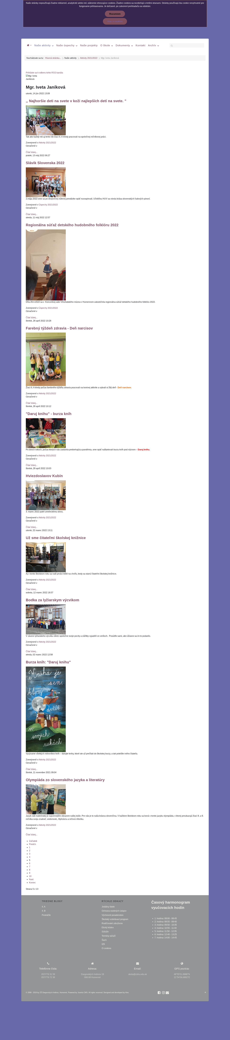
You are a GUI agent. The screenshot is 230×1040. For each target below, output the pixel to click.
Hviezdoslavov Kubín (44, 476)
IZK (103, 944)
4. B (44, 911)
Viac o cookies (115, 21)
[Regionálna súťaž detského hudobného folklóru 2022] (46, 265)
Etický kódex (108, 927)
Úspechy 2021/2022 (48, 205)
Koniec (32, 882)
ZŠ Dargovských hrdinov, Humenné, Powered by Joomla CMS (64, 993)
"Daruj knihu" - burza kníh (48, 414)
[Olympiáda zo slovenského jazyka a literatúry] (46, 799)
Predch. (32, 844)
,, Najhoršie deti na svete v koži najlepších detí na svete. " (76, 101)
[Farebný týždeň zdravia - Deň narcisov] (46, 359)
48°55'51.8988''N (182, 974)
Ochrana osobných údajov (114, 911)
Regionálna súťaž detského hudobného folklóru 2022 (72, 225)
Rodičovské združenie (112, 923)
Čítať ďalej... (31, 152)
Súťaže (105, 931)
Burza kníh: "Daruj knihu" (48, 662)
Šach (104, 940)
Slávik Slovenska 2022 (45, 163)
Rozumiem (115, 14)
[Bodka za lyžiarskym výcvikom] (46, 619)
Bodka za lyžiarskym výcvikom (52, 600)
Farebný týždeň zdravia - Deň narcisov (59, 328)
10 (30, 876)
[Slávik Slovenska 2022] (46, 182)
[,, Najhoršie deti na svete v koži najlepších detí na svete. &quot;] (46, 120)
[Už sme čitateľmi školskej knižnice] (46, 557)
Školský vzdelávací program (115, 919)
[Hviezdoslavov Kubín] (46, 495)
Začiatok (33, 841)
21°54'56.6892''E (182, 977)
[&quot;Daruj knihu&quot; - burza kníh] (46, 433)
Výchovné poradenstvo (112, 915)
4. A (43, 907)
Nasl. (31, 879)
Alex (127, 993)
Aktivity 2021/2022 (47, 142)
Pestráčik (46, 915)
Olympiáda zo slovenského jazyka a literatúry (65, 780)
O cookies (106, 948)
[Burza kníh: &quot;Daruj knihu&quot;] (46, 709)
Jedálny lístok (108, 907)
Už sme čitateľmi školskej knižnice (56, 538)
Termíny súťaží (109, 936)
